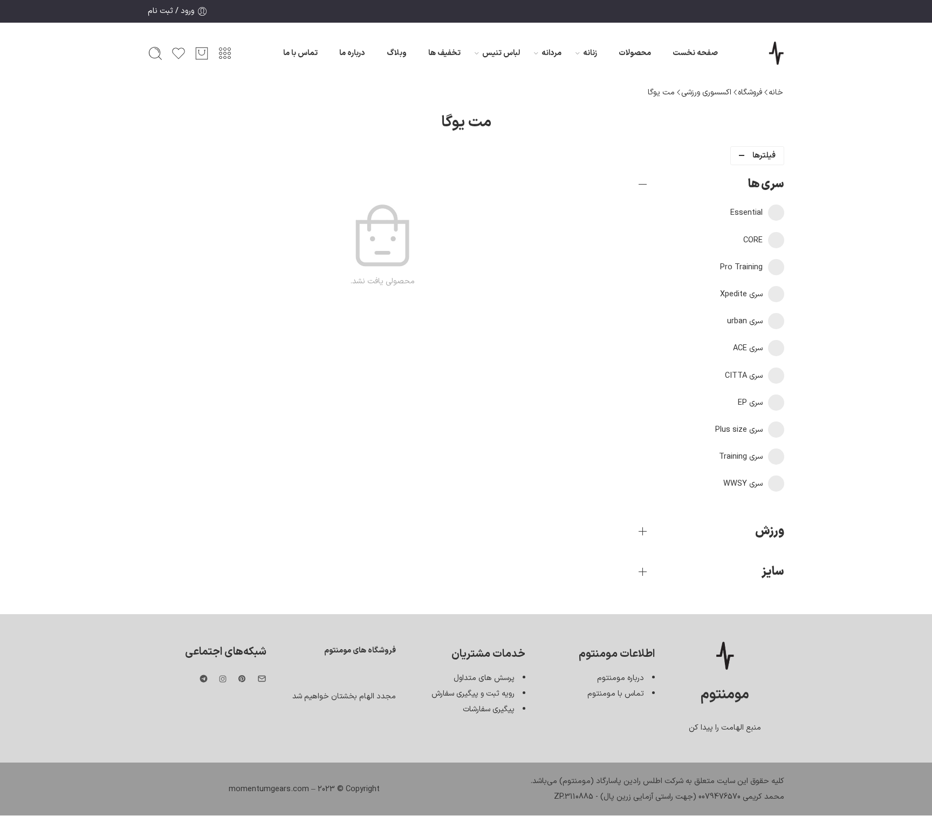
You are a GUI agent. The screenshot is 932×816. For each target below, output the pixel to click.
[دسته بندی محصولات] (224, 53)
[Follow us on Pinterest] (242, 679)
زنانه (590, 53)
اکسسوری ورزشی (706, 92)
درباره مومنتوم (620, 678)
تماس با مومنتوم (615, 693)
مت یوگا (661, 92)
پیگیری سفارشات (489, 709)
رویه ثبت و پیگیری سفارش (473, 693)
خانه (776, 92)
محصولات (635, 53)
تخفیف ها (444, 53)
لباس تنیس (501, 53)
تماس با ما (300, 53)
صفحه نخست (695, 53)
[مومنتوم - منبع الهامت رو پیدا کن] (776, 53)
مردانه (551, 53)
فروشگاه (750, 92)
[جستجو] (155, 53)
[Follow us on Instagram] (222, 679)
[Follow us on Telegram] (204, 679)
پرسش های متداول (484, 678)
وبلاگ (397, 53)
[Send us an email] (261, 678)
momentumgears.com (269, 789)
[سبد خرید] (201, 53)
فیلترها (764, 155)
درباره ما (352, 53)
